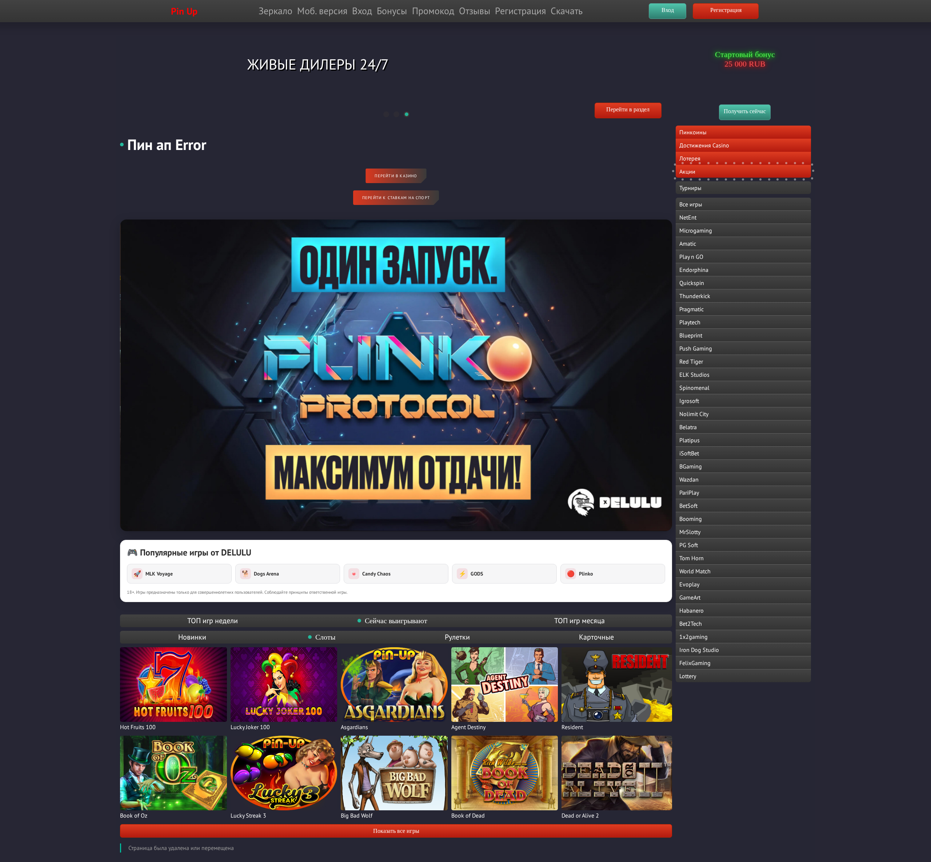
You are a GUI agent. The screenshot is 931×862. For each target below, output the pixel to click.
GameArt (689, 597)
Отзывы (474, 11)
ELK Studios (694, 374)
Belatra (688, 427)
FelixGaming (695, 663)
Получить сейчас (745, 111)
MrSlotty (689, 531)
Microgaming (695, 230)
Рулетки (457, 637)
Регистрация (520, 11)
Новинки (192, 637)
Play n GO (691, 256)
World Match (695, 571)
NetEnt (687, 217)
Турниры (690, 187)
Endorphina (693, 269)
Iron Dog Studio (699, 649)
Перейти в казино (396, 175)
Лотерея (689, 158)
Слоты (325, 637)
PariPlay (689, 492)
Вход (362, 11)
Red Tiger (691, 361)
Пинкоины (693, 132)
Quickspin (691, 282)
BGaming (690, 466)
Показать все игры (396, 831)
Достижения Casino (704, 145)
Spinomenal (694, 387)
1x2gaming (693, 636)
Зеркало (275, 11)
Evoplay (689, 584)
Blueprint (690, 335)
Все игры (690, 204)
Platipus (689, 440)
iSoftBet (689, 453)
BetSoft (688, 505)
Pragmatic (691, 309)
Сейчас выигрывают (396, 621)
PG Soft (688, 545)
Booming (690, 518)
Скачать (567, 11)
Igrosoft (689, 400)
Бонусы (392, 11)
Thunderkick (694, 296)
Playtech (689, 322)
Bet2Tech (690, 623)
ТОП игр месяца (579, 620)
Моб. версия (322, 11)
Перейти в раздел (628, 109)
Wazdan (689, 479)
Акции (687, 171)
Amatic (687, 243)
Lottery (687, 676)
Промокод (433, 11)
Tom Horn (691, 558)
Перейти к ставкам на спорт (396, 197)
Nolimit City (693, 414)
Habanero (691, 610)
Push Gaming (695, 348)
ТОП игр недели (212, 620)
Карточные (596, 637)
